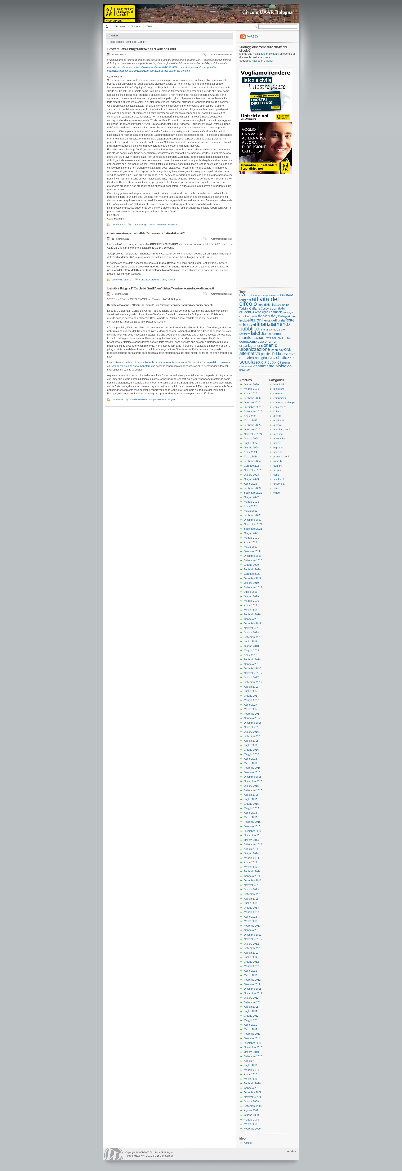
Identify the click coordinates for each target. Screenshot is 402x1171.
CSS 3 (158, 1155)
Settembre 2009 (253, 1106)
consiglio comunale (269, 312)
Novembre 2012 (253, 939)
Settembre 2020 (253, 560)
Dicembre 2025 (253, 407)
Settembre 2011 (253, 1002)
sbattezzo (285, 357)
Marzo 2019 (251, 610)
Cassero (266, 308)
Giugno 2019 (251, 596)
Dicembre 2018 (253, 623)
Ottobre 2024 (251, 438)
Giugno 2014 (251, 853)
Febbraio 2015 (252, 821)
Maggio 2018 (251, 650)
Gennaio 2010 (252, 1088)
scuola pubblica (268, 362)
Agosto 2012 (251, 952)
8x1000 (245, 295)
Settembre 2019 (253, 587)
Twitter (269, 60)
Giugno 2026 (251, 384)
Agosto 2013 (251, 898)
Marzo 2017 (251, 709)
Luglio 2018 (251, 641)
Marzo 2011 (250, 1029)
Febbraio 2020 (252, 569)
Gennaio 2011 (252, 1038)
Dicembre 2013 (253, 880)
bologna (277, 305)
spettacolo (279, 479)
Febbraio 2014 (252, 871)
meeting (278, 434)
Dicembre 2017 (253, 668)
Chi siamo (120, 26)
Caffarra (254, 308)
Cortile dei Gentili (157, 224)
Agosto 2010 (251, 1061)
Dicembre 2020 (253, 555)
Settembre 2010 (253, 1056)
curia (254, 316)
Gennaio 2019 (252, 619)
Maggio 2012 (251, 966)
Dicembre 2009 (253, 1092)
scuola (247, 362)
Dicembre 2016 (253, 722)
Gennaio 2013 (252, 930)
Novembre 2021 (253, 524)
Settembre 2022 (253, 492)
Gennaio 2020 (252, 573)
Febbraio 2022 (252, 515)
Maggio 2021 (251, 537)
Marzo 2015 (251, 817)
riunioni (277, 465)
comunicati (117, 399)
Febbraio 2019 (252, 614)
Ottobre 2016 (251, 731)
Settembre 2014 (253, 844)
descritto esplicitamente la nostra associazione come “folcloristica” (165, 362)
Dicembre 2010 (253, 1043)
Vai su (293, 1151)
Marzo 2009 (251, 1124)
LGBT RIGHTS (273, 334)
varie (122, 224)
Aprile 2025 (250, 416)
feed (252, 36)
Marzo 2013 (251, 921)
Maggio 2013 (251, 912)
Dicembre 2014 (253, 831)
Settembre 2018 (253, 637)
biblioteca (279, 388)
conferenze (279, 407)
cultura (277, 411)
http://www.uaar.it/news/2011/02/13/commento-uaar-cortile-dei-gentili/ (175, 67)
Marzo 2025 (251, 420)
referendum (288, 354)
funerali (264, 329)
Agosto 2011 (251, 1006)
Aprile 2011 (250, 1024)
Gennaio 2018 (252, 664)
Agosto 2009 (251, 1110)
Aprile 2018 (250, 655)
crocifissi (244, 316)
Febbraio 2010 (252, 1083)
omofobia (257, 341)
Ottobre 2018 (251, 632)
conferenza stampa (121, 279)
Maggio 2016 (251, 754)
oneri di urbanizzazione (257, 344)
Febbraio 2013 (252, 925)
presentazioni (281, 456)
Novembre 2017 (253, 673)
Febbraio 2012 (252, 979)
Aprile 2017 (250, 704)
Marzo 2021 (251, 546)
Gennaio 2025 (252, 429)
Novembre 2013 (253, 885)
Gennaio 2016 (252, 772)
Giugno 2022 (251, 497)
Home (107, 26)
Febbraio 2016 (252, 767)
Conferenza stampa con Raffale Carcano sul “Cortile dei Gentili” (145, 233)
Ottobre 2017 (251, 677)
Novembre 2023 (253, 470)
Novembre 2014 (253, 835)
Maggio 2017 (251, 700)
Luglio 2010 (251, 1065)
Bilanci (150, 26)
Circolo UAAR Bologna (267, 12)
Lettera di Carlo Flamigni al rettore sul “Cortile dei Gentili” (142, 49)
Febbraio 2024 (252, 461)
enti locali (278, 420)
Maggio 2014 (251, 858)
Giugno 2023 (251, 479)
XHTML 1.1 (146, 1155)
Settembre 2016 (253, 736)
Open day (277, 349)
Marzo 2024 (251, 456)
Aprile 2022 (250, 506)
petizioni (278, 452)
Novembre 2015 (253, 781)
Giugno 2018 (251, 646)
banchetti (278, 384)
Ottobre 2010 (251, 1052)
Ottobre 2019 (251, 582)
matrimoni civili (274, 338)
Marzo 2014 (251, 867)
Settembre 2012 (253, 948)
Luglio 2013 (251, 903)
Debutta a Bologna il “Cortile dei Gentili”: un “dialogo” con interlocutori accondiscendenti (160, 288)
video (276, 492)
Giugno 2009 (251, 1115)
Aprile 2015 (250, 812)
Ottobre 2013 (251, 889)
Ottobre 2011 (251, 997)
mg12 (137, 1155)
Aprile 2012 (250, 970)
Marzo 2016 (251, 763)
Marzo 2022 (251, 510)
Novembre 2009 (253, 1097)
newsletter (279, 438)
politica (266, 354)
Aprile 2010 (250, 1074)
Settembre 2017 (253, 682)
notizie (277, 443)
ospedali (278, 447)
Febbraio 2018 (252, 659)
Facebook (257, 60)
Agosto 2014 (251, 849)
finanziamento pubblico (264, 326)
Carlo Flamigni (140, 224)
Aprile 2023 (250, 483)
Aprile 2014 (250, 862)
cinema (277, 393)
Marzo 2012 (251, 975)
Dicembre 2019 (253, 578)
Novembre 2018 (253, 628)
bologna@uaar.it (269, 53)
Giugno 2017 (251, 695)
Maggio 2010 (251, 1070)
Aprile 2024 (250, 452)
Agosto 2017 (251, 686)
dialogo (152, 399)
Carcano (143, 279)
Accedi (248, 1142)
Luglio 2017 (251, 691)
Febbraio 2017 (252, 713)
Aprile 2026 (250, 393)
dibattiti (277, 416)
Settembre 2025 (253, 411)
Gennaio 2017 (252, 718)
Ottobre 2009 (251, 1101)
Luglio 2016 (251, 745)
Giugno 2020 (251, 564)
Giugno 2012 (251, 961)
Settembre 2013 (253, 894)
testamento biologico (273, 366)
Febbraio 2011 (252, 1033)
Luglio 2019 (251, 591)
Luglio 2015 (251, 799)
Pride (276, 354)
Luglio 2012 (251, 957)
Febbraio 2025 (252, 425)
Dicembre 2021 (253, 519)
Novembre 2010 (253, 1047)
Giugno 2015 (251, 803)
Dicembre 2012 (253, 934)
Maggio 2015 (251, 808)
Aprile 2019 (250, 605)
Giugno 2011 (251, 1015)
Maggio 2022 (251, 501)
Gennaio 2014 (252, 876)
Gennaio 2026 (252, 402)
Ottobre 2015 (251, 785)
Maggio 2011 (251, 1020)
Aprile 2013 (250, 916)
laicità (258, 333)
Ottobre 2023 (251, 474)
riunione (272, 358)
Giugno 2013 (251, 907)
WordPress (113, 1154)
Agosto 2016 (251, 740)
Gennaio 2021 (252, 551)
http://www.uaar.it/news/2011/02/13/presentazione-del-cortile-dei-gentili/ (147, 70)
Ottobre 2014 (251, 840)
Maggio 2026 (251, 388)
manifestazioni (252, 337)
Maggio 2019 (251, 600)
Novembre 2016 (253, 727)
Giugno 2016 (251, 749)
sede (276, 474)
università (172, 224)
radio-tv (277, 461)
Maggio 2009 (251, 1119)
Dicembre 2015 (253, 776)
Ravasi (171, 279)
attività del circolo (259, 301)
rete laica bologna (166, 399)
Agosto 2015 (251, 794)
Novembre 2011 (253, 993)
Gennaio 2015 (252, 826)
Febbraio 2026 (252, 398)
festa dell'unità (274, 320)
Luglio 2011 (250, 1011)
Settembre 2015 (253, 790)
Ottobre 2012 (251, 943)
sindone (286, 362)
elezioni (255, 320)
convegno (288, 312)
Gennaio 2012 (252, 984)
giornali (115, 224)
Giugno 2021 (251, 533)
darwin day (268, 316)
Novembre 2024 (253, 434)
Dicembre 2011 (252, 988)
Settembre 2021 (253, 528)
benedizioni (265, 304)
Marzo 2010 (251, 1079)
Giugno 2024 (251, 447)
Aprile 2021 (250, 542)
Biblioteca (135, 26)
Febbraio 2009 (252, 1128)
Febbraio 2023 (252, 488)
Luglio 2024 (251, 443)
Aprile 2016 (250, 758)
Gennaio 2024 (252, 465)
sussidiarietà (246, 366)
